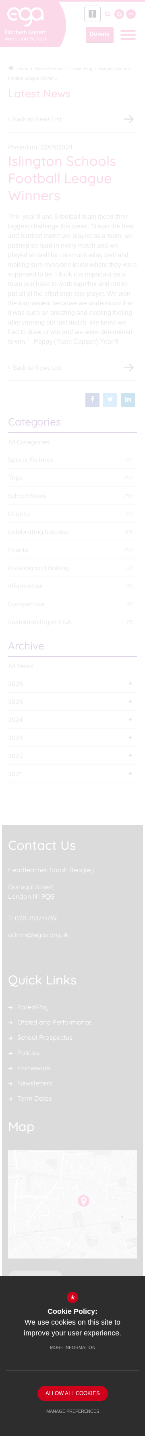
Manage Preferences (72, 1411)
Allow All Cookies (73, 1393)
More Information (72, 1347)
